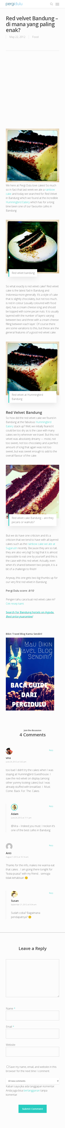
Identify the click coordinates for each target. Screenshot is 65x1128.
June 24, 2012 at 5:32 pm (16, 761)
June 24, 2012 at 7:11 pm (21, 817)
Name (10, 1008)
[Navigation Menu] (57, 4)
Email (10, 1026)
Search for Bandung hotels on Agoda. (30, 612)
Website (10, 1045)
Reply (51, 750)
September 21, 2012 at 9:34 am (23, 904)
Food (35, 37)
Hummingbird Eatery (18, 202)
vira (8, 758)
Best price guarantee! (19, 616)
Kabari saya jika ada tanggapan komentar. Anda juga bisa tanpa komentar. (30, 1090)
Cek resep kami (15, 603)
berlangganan (32, 1090)
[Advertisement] (32, 89)
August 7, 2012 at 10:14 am (17, 857)
